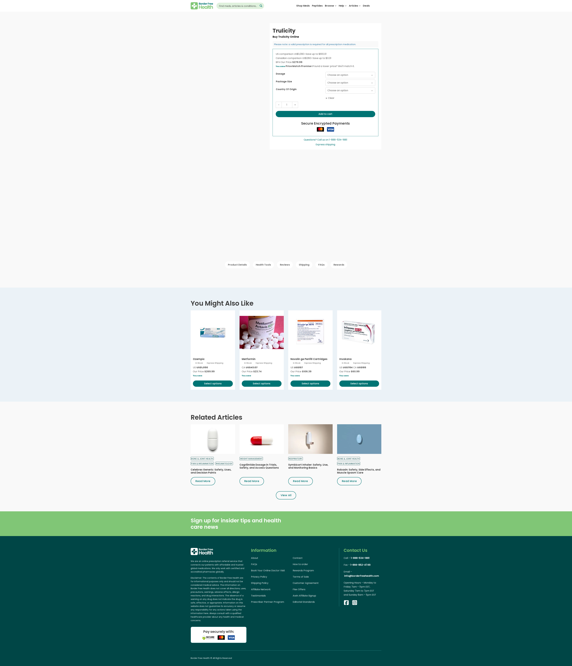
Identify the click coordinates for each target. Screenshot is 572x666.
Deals (366, 5)
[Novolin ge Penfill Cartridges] (310, 332)
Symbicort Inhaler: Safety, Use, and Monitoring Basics (308, 466)
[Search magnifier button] (261, 6)
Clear (331, 98)
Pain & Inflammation (202, 463)
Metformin (248, 359)
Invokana (345, 359)
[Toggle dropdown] (335, 6)
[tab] (237, 264)
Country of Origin (286, 89)
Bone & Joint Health (202, 458)
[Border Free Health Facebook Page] (346, 603)
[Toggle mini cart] (379, 6)
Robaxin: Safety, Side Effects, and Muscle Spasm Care (358, 471)
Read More (202, 481)
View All (286, 495)
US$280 (307, 58)
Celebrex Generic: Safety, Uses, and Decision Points (211, 471)
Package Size (284, 81)
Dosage (280, 73)
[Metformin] (262, 332)
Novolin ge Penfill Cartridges (308, 359)
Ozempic (199, 359)
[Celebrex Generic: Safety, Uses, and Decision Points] (213, 439)
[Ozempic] (213, 332)
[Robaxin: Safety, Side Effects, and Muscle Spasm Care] (359, 439)
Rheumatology (224, 463)
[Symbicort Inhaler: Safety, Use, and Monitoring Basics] (310, 439)
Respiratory (295, 458)
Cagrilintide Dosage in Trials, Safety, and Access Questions (259, 466)
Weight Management (251, 458)
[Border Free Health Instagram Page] (354, 603)
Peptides (317, 5)
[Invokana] (359, 332)
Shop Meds (303, 5)
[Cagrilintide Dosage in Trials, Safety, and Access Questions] (262, 439)
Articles (353, 5)
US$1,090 (299, 54)
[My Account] (374, 6)
